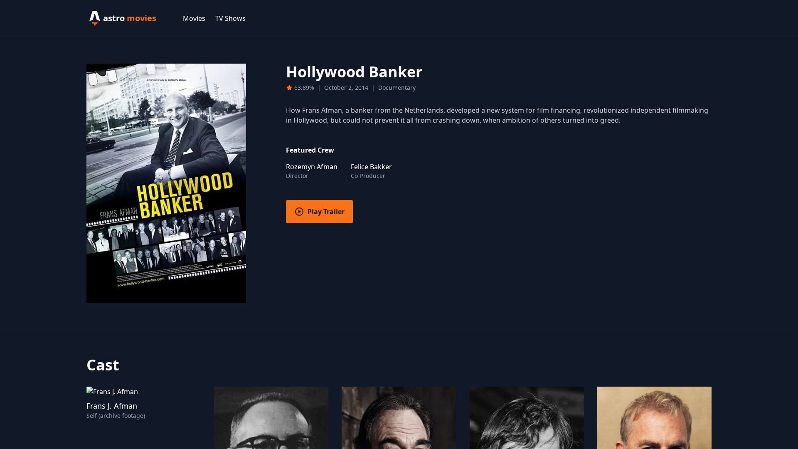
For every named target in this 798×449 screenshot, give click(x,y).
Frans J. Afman (111, 406)
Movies (194, 18)
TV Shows (230, 18)
